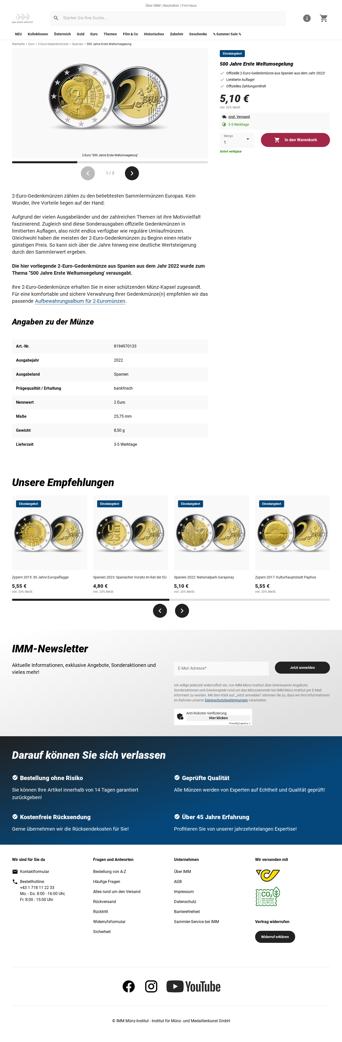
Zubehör (176, 34)
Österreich (62, 34)
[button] (56, 18)
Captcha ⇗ (239, 723)
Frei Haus (189, 6)
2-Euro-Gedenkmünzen (53, 44)
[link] (22, 18)
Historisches (154, 34)
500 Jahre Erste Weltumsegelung (109, 44)
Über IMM (152, 6)
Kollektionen (38, 34)
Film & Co (130, 34)
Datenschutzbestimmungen (226, 700)
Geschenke (198, 34)
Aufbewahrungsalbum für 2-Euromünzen (80, 301)
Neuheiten (171, 6)
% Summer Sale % (227, 34)
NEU (18, 34)
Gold (80, 34)
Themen (110, 34)
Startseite (18, 44)
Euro (94, 34)
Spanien (77, 44)
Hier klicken (218, 718)
